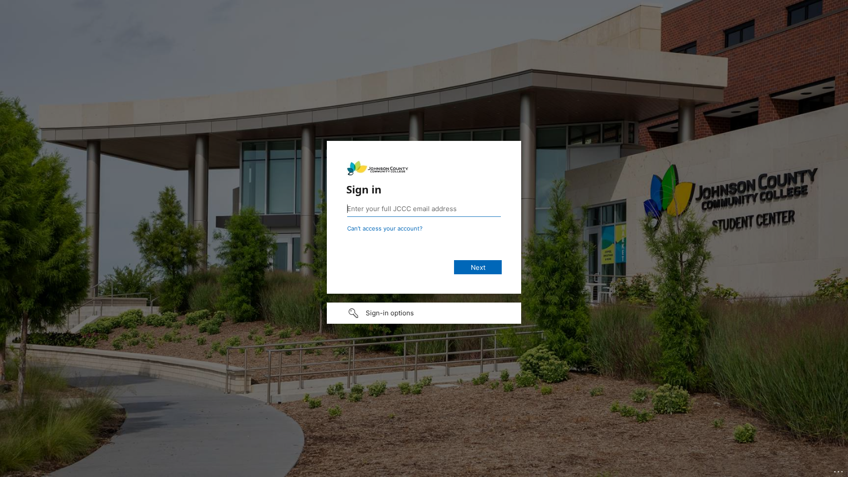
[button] (424, 313)
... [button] (839, 469)
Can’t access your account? (385, 228)
